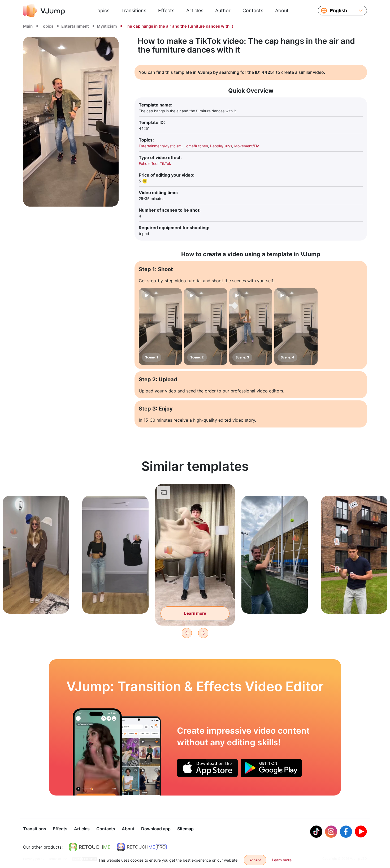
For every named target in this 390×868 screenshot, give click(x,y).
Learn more (36, 601)
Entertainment (75, 26)
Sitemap (185, 828)
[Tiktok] (316, 832)
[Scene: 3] (250, 326)
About (282, 10)
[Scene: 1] (160, 326)
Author (223, 10)
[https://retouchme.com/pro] (142, 847)
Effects (166, 10)
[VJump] (44, 10)
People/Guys (221, 146)
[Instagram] (331, 832)
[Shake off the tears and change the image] (97, 752)
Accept (255, 860)
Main (28, 26)
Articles (194, 10)
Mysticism (107, 26)
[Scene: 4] (295, 326)
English (338, 10)
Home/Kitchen (196, 146)
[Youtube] (361, 832)
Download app (156, 828)
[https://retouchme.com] (89, 847)
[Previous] (187, 633)
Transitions (133, 10)
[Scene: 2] (205, 326)
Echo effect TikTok (155, 163)
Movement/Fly (246, 146)
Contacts (252, 10)
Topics (101, 10)
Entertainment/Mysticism (160, 146)
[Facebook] (346, 832)
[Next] (203, 633)
